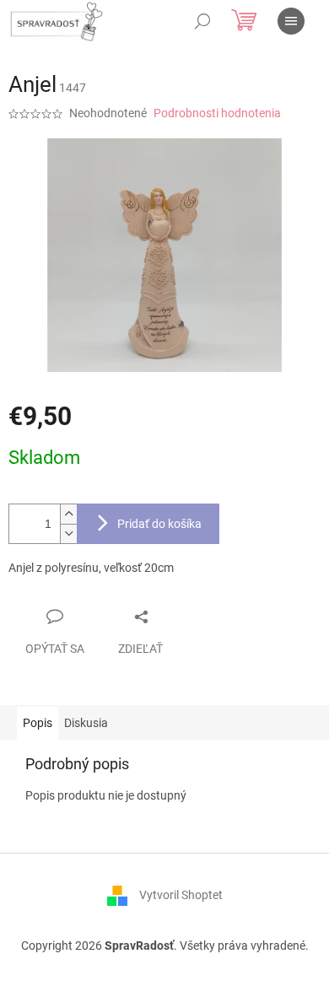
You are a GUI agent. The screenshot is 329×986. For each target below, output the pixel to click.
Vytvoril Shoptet (181, 894)
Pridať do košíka (159, 524)
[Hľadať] (202, 21)
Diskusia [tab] (86, 723)
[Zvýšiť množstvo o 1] (68, 514)
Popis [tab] (37, 723)
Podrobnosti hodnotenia (217, 113)
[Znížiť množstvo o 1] (68, 533)
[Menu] (291, 21)
